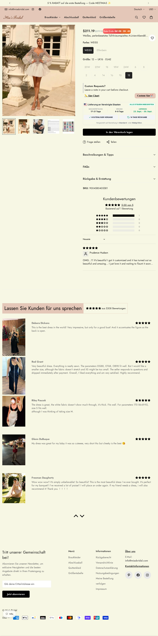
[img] (90, 248)
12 (129, 75)
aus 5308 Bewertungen (114, 308)
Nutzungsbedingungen (107, 573)
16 (112, 75)
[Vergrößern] (68, 31)
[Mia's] (13, 17)
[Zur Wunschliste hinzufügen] (152, 37)
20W (87, 67)
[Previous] (9, 3)
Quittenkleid (89, 17)
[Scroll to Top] (152, 619)
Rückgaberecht (103, 557)
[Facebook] (40, 9)
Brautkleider (51, 17)
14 (103, 75)
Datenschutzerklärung (107, 568)
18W (116, 67)
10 (120, 75)
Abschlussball (71, 17)
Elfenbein (101, 50)
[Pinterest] (129, 575)
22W (97, 67)
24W (126, 67)
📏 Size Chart (91, 95)
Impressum (101, 589)
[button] (151, 17)
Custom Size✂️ (145, 95)
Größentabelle (107, 17)
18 (107, 67)
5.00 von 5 (127, 205)
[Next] (148, 3)
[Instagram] (33, 9)
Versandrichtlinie (104, 562)
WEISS (88, 50)
